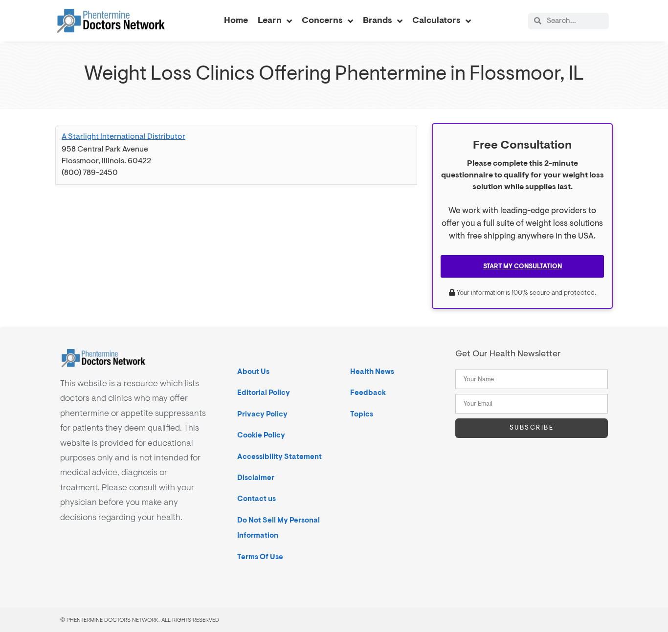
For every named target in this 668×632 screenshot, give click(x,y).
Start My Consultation (522, 266)
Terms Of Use (260, 557)
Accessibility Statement (279, 456)
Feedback (368, 392)
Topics (361, 414)
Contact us (256, 498)
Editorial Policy (263, 392)
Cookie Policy (261, 435)
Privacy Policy (262, 414)
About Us (253, 371)
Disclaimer (255, 477)
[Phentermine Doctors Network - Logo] (111, 20)
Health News (372, 371)
